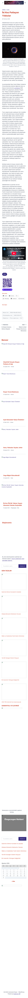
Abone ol (22, 566)
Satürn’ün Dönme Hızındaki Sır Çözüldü (11, 592)
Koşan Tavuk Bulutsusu (11, 392)
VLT (21, 318)
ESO (4, 274)
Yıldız (7, 9)
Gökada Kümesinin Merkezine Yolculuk (11, 614)
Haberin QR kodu (7, 289)
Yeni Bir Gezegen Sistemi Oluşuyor (10, 658)
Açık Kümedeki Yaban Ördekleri (13, 420)
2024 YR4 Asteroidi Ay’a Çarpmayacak (11, 702)
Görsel (4, 9)
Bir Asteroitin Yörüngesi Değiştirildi (10, 680)
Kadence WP (16, 994)
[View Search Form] (25, 2)
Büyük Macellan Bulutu (15, 312)
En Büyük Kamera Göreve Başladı (6, 327)
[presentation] (14, 351)
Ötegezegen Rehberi (14, 819)
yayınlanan (17, 88)
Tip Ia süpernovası (14, 318)
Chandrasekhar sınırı (7, 315)
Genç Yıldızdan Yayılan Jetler (12, 447)
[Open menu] (3, 3)
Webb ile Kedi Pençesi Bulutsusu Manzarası (21, 327)
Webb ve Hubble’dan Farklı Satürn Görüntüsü (13, 636)
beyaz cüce (5, 312)
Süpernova (5, 318)
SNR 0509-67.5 (17, 315)
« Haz (13, 881)
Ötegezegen (13, 507)
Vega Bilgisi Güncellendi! (11, 475)
